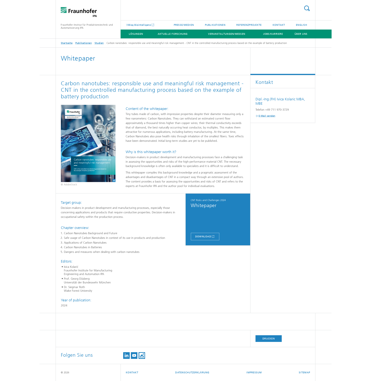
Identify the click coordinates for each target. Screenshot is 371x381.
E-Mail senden (267, 115)
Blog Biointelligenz (139, 24)
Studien (99, 43)
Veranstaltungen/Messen (226, 33)
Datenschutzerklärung (192, 372)
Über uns (300, 33)
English (301, 24)
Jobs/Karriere (273, 33)
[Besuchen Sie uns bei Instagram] (142, 355)
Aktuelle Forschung (173, 33)
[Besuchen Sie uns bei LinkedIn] (126, 355)
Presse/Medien (184, 24)
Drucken (268, 338)
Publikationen (215, 24)
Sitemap (304, 372)
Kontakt (279, 24)
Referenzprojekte (249, 24)
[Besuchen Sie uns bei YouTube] (134, 355)
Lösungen (136, 33)
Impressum (254, 372)
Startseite (66, 43)
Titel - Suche (307, 8)
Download (203, 236)
